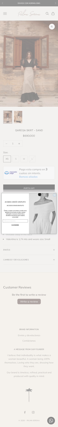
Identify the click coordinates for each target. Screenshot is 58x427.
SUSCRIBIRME (15, 225)
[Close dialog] (54, 195)
